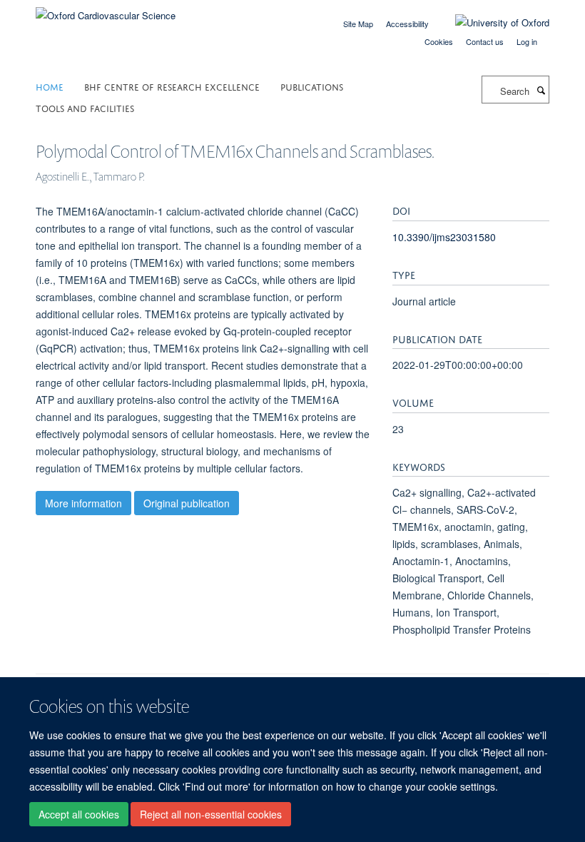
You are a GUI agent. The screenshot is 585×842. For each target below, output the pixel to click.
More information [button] (83, 503)
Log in (527, 41)
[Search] (541, 90)
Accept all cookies (79, 814)
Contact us (485, 41)
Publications (311, 86)
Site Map (358, 23)
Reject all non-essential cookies (211, 814)
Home (49, 86)
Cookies (438, 41)
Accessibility (407, 23)
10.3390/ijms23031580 (444, 237)
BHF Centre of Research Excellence (172, 86)
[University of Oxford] (491, 22)
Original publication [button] (186, 503)
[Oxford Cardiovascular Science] (106, 10)
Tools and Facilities (85, 107)
